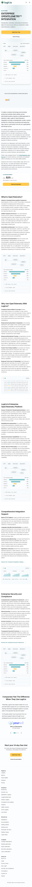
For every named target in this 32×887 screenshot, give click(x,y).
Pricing (3, 782)
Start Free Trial (16, 32)
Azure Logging (4, 809)
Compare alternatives (6, 841)
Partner (3, 876)
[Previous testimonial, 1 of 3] (10, 732)
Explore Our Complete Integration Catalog (12, 562)
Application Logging (6, 794)
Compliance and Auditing (7, 802)
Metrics (3, 775)
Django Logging (5, 799)
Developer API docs (6, 829)
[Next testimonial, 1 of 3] (21, 732)
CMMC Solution (5, 807)
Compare (3, 839)
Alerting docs (4, 827)
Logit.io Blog (4, 834)
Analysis (3, 804)
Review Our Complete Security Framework (12, 642)
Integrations (4, 819)
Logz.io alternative (5, 851)
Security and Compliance (7, 868)
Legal (2, 861)
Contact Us (4, 873)
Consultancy (4, 871)
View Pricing (16, 36)
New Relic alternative (6, 849)
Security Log (4, 792)
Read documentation (16, 759)
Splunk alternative (5, 846)
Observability (4, 777)
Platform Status (5, 832)
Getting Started (5, 824)
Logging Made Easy (6, 797)
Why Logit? (4, 866)
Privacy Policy (4, 863)
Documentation (5, 822)
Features (3, 780)
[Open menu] (29, 2)
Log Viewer (4, 812)
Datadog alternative (6, 844)
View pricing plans (16, 184)
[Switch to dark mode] (26, 2)
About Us (3, 856)
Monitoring (4, 789)
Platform (3, 771)
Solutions (3, 787)
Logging (3, 772)
